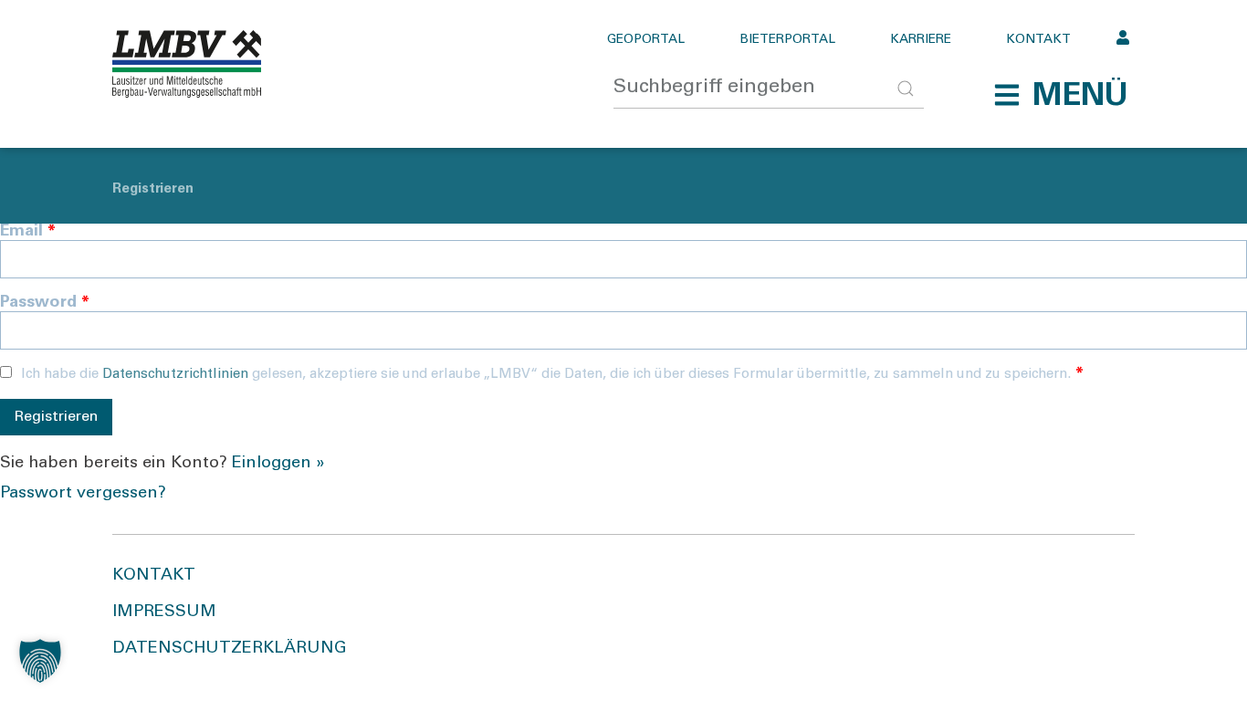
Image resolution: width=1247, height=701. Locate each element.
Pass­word (44, 303)
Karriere (920, 40)
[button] (1060, 95)
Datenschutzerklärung (229, 649)
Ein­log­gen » (278, 463)
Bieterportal (787, 40)
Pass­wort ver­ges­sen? (83, 494)
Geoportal (646, 40)
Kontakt (1038, 40)
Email (28, 232)
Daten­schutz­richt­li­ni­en (175, 375)
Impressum (164, 612)
